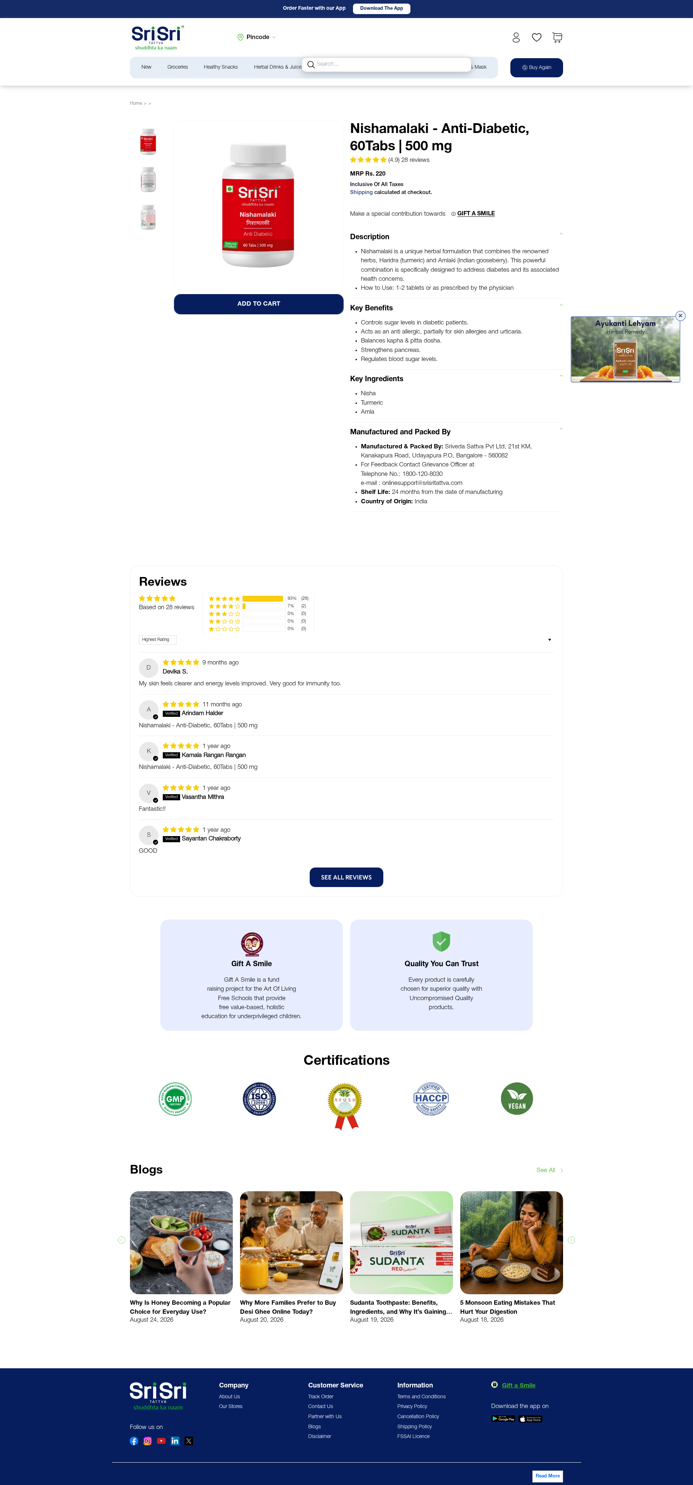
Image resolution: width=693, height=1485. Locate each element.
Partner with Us (325, 1417)
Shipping (361, 192)
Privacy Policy (412, 1406)
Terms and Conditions (421, 1397)
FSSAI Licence (413, 1436)
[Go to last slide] (122, 1240)
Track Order (320, 1397)
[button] (557, 37)
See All (546, 1170)
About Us (229, 1397)
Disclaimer (319, 1436)
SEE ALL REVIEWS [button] (346, 877)
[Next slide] (571, 1240)
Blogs (314, 1427)
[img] (182, 663)
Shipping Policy (414, 1427)
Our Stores (231, 1406)
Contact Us (320, 1406)
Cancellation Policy (418, 1417)
